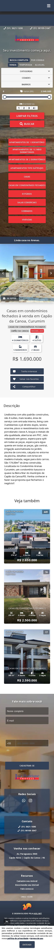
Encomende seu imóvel (27, 885)
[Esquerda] (3, 273)
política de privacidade (17, 938)
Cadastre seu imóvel (27, 881)
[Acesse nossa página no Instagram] (30, 801)
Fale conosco (27, 888)
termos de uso (36, 938)
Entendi (27, 944)
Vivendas (27, 219)
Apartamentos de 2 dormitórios (27, 159)
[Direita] (51, 273)
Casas (27, 176)
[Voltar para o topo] (7, 922)
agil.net (38, 913)
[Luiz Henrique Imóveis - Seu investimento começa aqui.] (27, 39)
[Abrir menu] (49, 6)
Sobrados (26, 211)
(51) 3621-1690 (15, 28)
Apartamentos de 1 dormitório (26, 142)
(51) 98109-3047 (41, 28)
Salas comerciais (26, 202)
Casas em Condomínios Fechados (26, 185)
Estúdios (27, 193)
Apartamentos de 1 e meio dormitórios (27, 151)
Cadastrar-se (27, 765)
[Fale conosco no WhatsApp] (23, 801)
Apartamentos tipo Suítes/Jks (27, 168)
